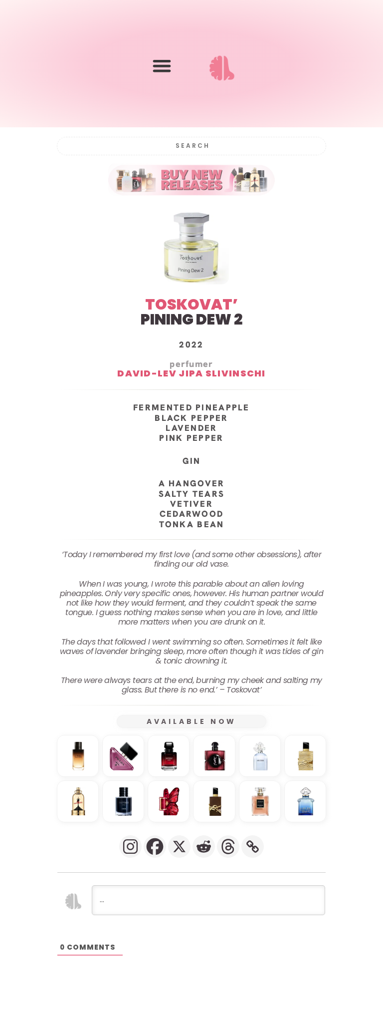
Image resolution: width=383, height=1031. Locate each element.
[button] (161, 65)
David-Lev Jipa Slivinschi (191, 373)
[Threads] (228, 846)
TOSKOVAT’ (191, 304)
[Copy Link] (252, 846)
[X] (179, 846)
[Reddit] (203, 846)
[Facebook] (155, 846)
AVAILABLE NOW (192, 721)
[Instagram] (130, 846)
